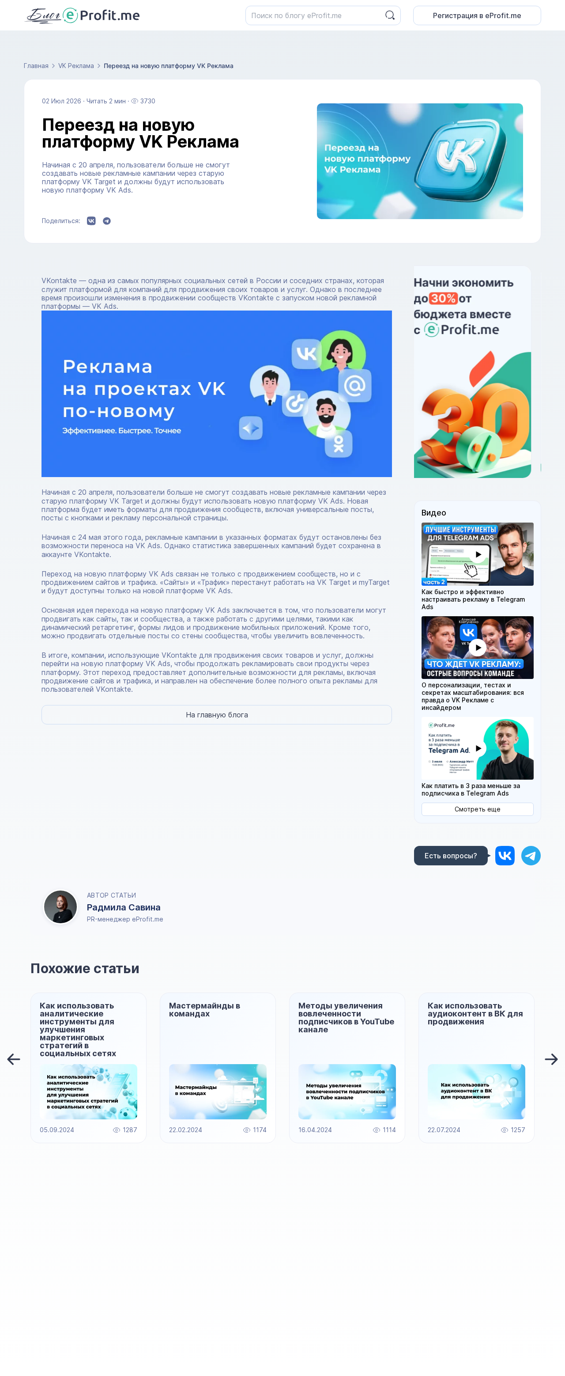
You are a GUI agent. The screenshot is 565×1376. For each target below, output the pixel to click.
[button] (478, 554)
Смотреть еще (478, 809)
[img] (505, 855)
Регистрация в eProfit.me (477, 15)
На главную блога (217, 714)
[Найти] (390, 15)
